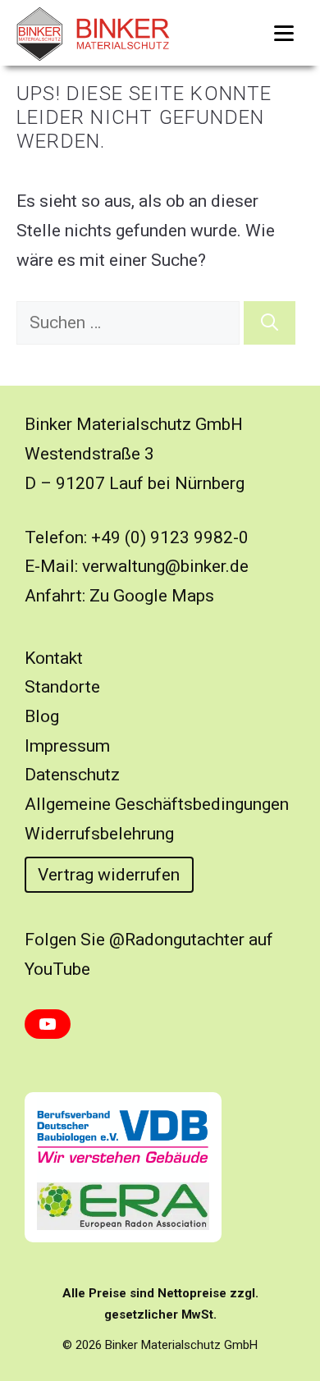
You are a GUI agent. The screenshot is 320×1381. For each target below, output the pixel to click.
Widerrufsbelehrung (99, 834)
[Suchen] (269, 323)
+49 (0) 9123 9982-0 (170, 537)
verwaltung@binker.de (165, 566)
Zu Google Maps (151, 596)
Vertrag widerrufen (109, 875)
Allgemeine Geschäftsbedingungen (157, 804)
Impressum (67, 746)
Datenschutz (72, 774)
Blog (42, 716)
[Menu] (283, 32)
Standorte (62, 687)
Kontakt (54, 658)
